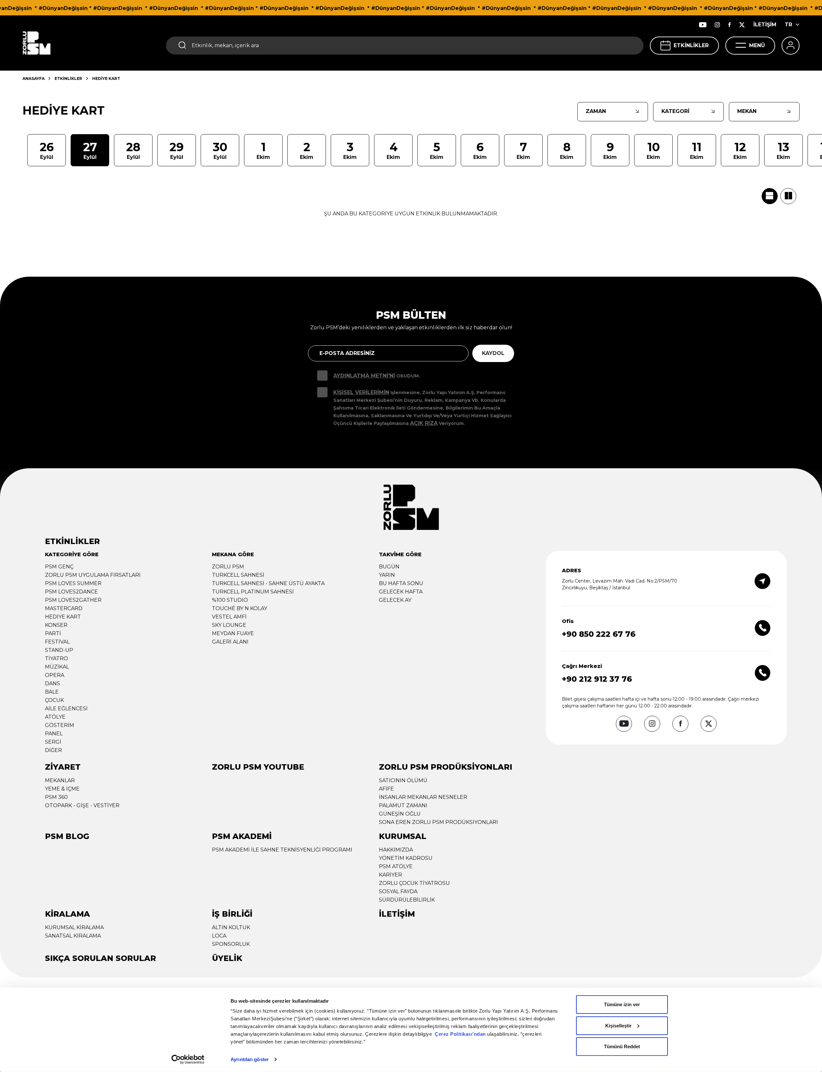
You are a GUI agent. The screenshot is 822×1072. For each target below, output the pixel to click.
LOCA (219, 936)
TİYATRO (56, 658)
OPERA (54, 675)
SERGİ (53, 742)
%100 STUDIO (230, 600)
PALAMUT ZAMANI (403, 805)
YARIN (387, 575)
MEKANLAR (60, 780)
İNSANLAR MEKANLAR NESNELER (423, 797)
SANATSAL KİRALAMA (73, 936)
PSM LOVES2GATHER (73, 600)
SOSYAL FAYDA (398, 891)
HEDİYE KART (63, 617)
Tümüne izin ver (622, 1004)
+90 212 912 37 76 (597, 679)
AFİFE (386, 789)
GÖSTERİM (59, 725)
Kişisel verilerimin (361, 392)
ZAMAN (596, 111)
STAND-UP (59, 650)
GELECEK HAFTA (401, 592)
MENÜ (757, 45)
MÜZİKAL (57, 667)
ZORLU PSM (228, 567)
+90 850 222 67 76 (598, 634)
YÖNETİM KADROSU (406, 858)
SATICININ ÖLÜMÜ (403, 780)
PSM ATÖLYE (396, 866)
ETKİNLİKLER (691, 45)
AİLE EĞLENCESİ (66, 708)
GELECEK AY (395, 600)
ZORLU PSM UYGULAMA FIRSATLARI (93, 575)
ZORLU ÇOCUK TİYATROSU (414, 883)
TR (788, 25)
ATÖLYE (55, 717)
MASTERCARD (64, 608)
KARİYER (390, 875)
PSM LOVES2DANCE (71, 592)
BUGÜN (389, 567)
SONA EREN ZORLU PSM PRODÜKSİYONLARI (438, 822)
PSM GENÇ (59, 567)
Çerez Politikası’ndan (460, 1034)
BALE (52, 692)
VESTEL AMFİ (229, 617)
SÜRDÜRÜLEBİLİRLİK (407, 900)
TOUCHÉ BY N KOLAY (239, 608)
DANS (52, 683)
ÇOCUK (54, 700)
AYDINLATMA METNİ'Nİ (364, 376)
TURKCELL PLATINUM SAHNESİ (253, 592)
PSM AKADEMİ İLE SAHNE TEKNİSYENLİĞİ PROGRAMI (282, 850)
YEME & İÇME (62, 789)
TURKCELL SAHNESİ (238, 575)
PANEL (54, 734)
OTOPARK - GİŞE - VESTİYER (82, 805)
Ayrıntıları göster (250, 1059)
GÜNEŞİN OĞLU (400, 814)
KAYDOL (493, 353)
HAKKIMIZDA (396, 850)
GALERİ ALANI (230, 642)
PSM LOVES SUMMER (73, 583)
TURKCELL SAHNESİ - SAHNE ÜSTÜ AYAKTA (268, 583)
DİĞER (53, 750)
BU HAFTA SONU (401, 583)
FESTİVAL (57, 642)
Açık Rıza (424, 423)
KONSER (56, 625)
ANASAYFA (33, 78)
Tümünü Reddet (622, 1046)
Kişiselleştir (618, 1025)
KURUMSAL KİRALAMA (74, 927)
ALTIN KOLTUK (231, 927)
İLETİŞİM (764, 25)
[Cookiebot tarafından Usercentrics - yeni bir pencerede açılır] (188, 1059)
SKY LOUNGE (229, 625)
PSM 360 (56, 797)
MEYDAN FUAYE (233, 633)
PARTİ (53, 633)
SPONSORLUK (231, 944)
